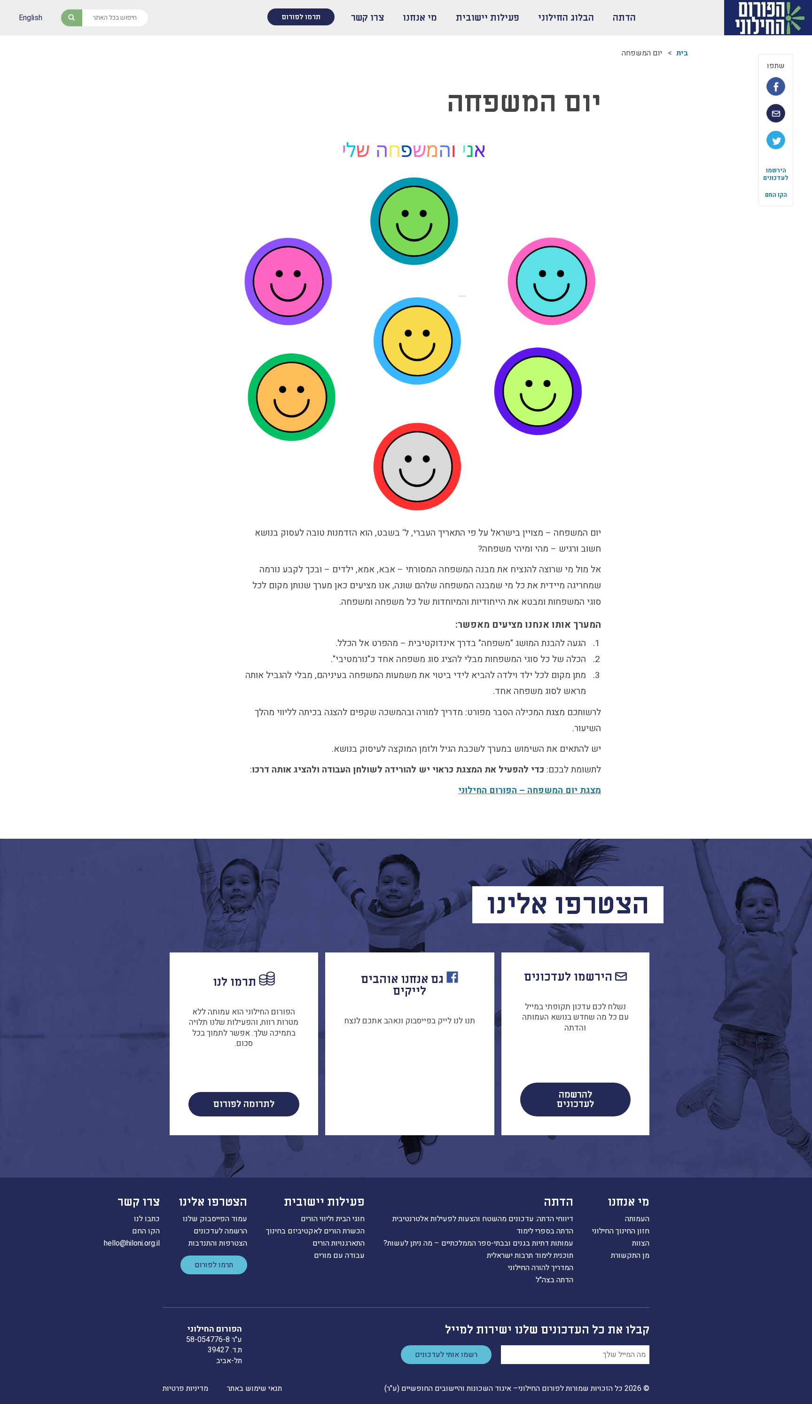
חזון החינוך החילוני (620, 1231)
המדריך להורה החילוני (540, 1267)
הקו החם (776, 194)
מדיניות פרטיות (185, 1388)
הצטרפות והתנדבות (217, 1243)
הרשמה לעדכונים (220, 1231)
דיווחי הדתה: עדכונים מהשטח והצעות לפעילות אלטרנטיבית (482, 1219)
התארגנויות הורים (338, 1243)
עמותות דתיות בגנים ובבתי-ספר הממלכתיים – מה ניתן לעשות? (478, 1243)
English (30, 17)
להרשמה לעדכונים (575, 1099)
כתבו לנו (147, 1219)
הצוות (640, 1243)
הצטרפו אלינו (213, 1202)
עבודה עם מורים (339, 1255)
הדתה (624, 18)
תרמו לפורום (300, 17)
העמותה (637, 1219)
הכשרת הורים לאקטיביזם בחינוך (315, 1231)
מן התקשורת (630, 1255)
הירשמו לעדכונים (776, 174)
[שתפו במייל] (775, 113)
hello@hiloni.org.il (132, 1243)
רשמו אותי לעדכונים (446, 1354)
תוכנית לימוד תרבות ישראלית (530, 1255)
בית (682, 53)
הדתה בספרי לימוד (544, 1231)
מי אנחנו (420, 18)
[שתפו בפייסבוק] (775, 86)
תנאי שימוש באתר (254, 1388)
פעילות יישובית (487, 18)
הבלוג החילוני (566, 18)
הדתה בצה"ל (554, 1280)
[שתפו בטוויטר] (775, 140)
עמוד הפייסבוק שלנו (215, 1219)
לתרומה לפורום (243, 1104)
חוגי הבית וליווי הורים (333, 1219)
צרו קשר (367, 18)
